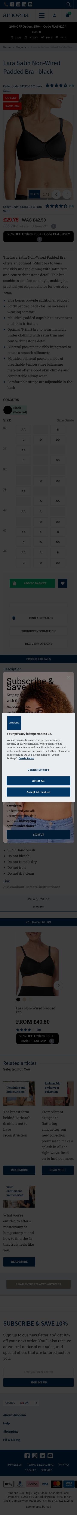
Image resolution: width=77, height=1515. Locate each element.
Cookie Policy (26, 758)
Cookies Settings (38, 769)
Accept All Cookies (38, 792)
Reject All (38, 780)
